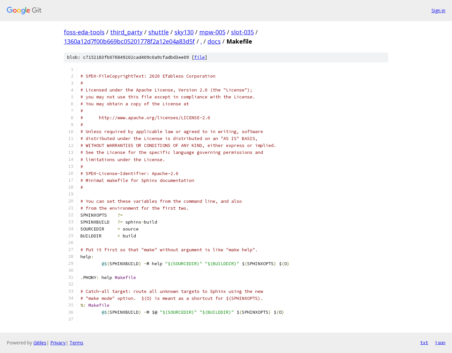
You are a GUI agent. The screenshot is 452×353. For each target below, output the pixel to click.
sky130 (184, 32)
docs (214, 41)
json (440, 342)
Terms (76, 342)
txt (424, 342)
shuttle (158, 32)
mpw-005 (212, 32)
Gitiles (39, 342)
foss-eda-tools (84, 32)
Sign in (438, 10)
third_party (126, 32)
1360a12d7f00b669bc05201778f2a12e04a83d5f (129, 41)
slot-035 (242, 32)
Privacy (58, 342)
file (199, 57)
